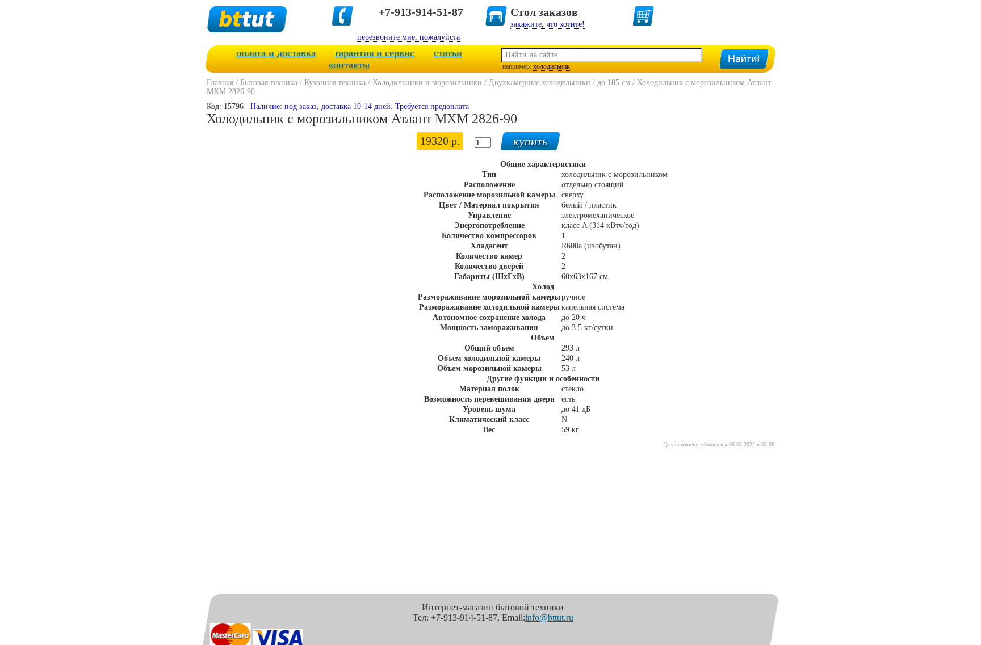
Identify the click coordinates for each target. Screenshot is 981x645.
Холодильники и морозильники (427, 82)
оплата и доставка (276, 52)
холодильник (551, 66)
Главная (220, 82)
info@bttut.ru (549, 617)
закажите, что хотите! (547, 24)
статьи (448, 52)
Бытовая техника (268, 82)
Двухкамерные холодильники (539, 82)
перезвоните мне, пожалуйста (408, 37)
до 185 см (613, 82)
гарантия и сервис (374, 52)
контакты (349, 64)
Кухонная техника (335, 82)
